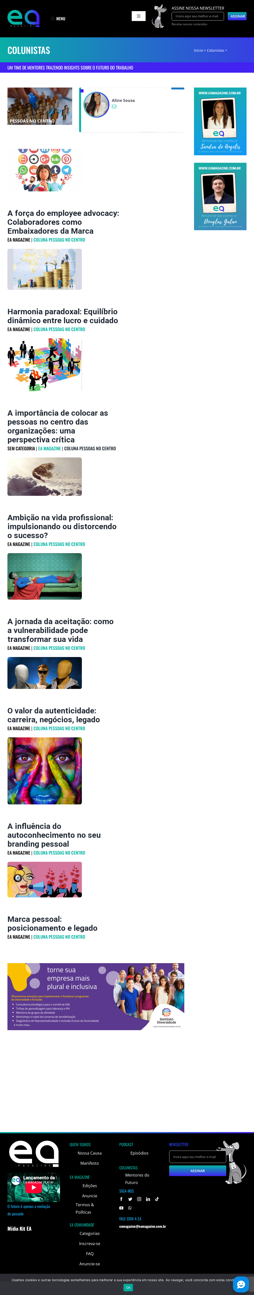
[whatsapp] (130, 1208)
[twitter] (130, 1199)
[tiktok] (157, 1199)
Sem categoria (21, 448)
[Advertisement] (127, 1092)
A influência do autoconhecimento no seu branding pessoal (54, 835)
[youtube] (121, 1208)
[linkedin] (148, 1199)
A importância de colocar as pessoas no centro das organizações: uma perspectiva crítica (57, 426)
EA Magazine (18, 239)
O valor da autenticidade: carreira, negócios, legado (53, 715)
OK (128, 1288)
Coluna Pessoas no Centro (59, 239)
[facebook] (121, 1199)
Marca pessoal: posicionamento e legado (52, 923)
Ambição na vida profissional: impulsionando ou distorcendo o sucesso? (62, 526)
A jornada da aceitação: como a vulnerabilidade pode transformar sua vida (60, 630)
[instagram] (139, 1199)
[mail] (114, 106)
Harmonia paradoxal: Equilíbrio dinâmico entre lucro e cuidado (62, 316)
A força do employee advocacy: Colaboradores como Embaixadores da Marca (63, 222)
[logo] (23, 12)
